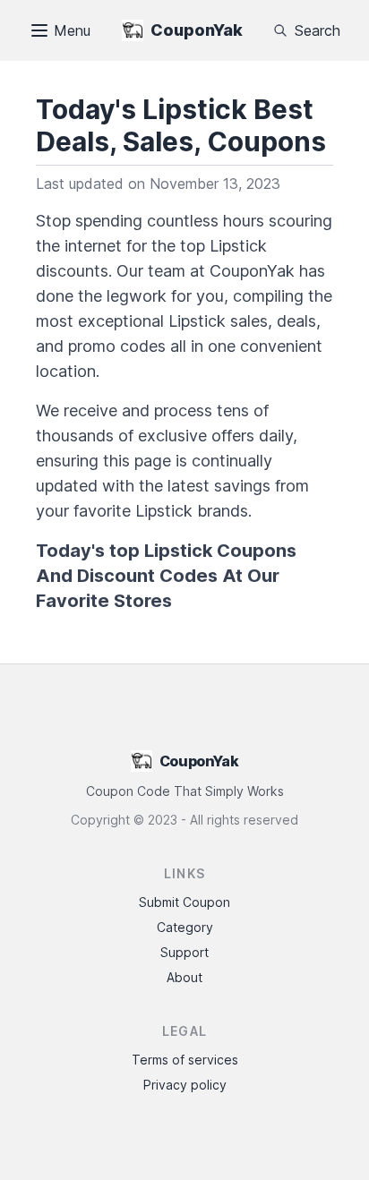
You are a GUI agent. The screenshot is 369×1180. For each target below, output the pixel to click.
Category (185, 927)
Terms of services (185, 1059)
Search (317, 30)
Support (184, 952)
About (184, 977)
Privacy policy (185, 1084)
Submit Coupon (184, 902)
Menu (72, 30)
